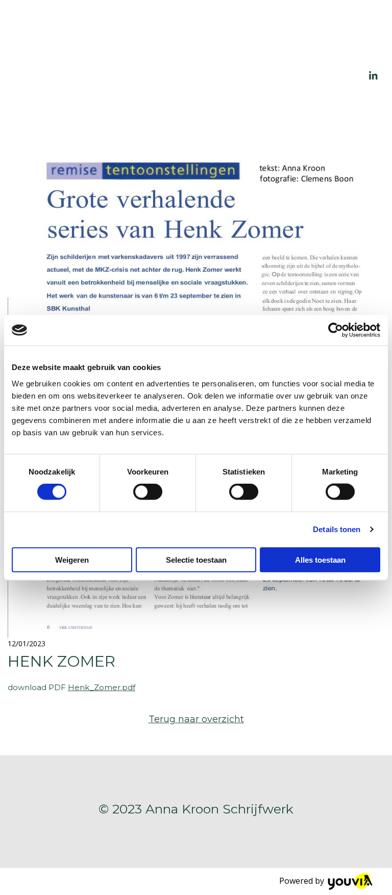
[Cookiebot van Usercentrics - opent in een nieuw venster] (335, 330)
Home (189, 32)
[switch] (147, 492)
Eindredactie (274, 71)
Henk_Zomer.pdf (101, 687)
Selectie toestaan (196, 559)
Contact (326, 111)
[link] (246, 35)
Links (335, 71)
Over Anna (321, 32)
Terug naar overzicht (196, 719)
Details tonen (336, 529)
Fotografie (197, 71)
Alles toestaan (320, 559)
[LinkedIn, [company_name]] (373, 75)
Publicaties (245, 32)
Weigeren (72, 559)
